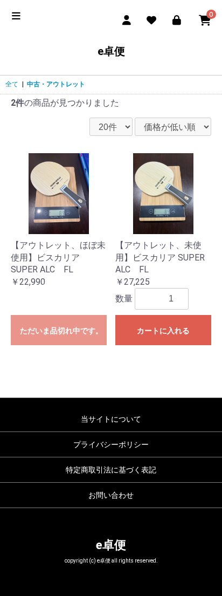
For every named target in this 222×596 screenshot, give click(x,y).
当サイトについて (111, 419)
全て (11, 84)
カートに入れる (163, 330)
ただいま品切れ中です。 (61, 330)
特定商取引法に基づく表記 (111, 469)
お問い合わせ (111, 495)
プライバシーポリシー (111, 444)
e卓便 (111, 51)
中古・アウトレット (56, 84)
